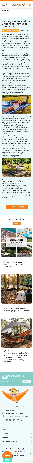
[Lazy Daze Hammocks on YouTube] (10, 420)
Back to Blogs (17, 207)
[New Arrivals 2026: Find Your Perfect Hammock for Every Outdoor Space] (16, 242)
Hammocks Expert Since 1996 (13, 407)
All (2, 14)
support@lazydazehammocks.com (15, 413)
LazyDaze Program (9, 441)
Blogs (7, 11)
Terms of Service (25, 454)
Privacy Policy (15, 454)
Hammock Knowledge (10, 30)
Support (5, 433)
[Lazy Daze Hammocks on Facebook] (7, 420)
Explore (5, 437)
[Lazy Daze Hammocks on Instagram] (3, 420)
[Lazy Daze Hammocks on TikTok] (21, 420)
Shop (4, 430)
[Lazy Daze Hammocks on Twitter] (14, 420)
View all (16, 223)
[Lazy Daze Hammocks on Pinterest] (18, 420)
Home (3, 11)
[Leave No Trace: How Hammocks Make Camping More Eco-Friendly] (16, 289)
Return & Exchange (13, 455)
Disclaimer (22, 455)
